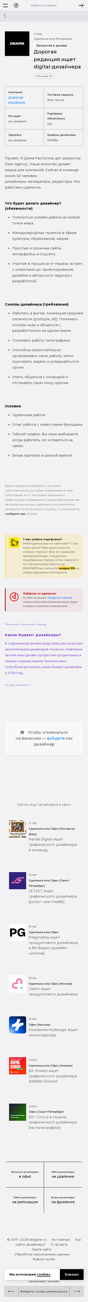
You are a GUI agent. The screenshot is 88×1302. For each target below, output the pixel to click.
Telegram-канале (60, 597)
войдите (56, 738)
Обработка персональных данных (41, 1254)
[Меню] (5, 5)
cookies (43, 1274)
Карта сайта (41, 1249)
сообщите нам (15, 514)
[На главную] (16, 5)
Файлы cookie (44, 1259)
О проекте (59, 1244)
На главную (61, 1239)
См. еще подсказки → (18, 684)
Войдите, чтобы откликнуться (44, 1291)
